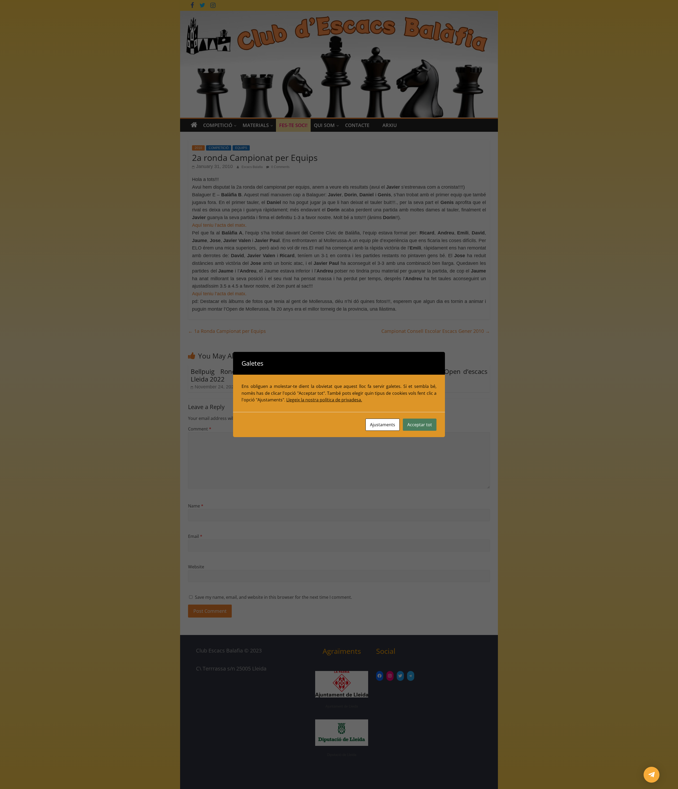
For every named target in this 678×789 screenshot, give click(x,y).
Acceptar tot (419, 425)
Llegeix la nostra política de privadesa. (324, 400)
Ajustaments (382, 425)
